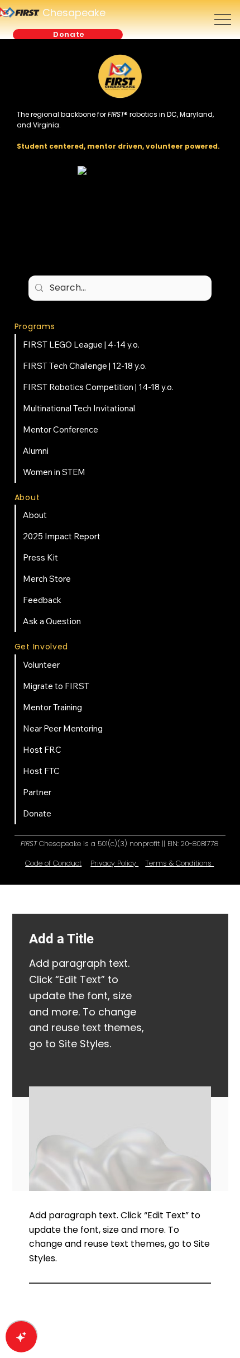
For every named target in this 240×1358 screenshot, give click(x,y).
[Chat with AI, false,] (21, 1336)
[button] (67, 35)
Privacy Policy (114, 863)
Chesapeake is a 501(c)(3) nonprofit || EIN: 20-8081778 (119, 843)
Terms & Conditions (179, 863)
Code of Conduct (53, 863)
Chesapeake (73, 13)
